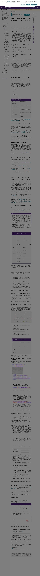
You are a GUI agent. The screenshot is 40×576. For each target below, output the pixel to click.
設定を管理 (23, 4)
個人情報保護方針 (9, 1)
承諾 (28, 4)
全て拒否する (34, 4)
